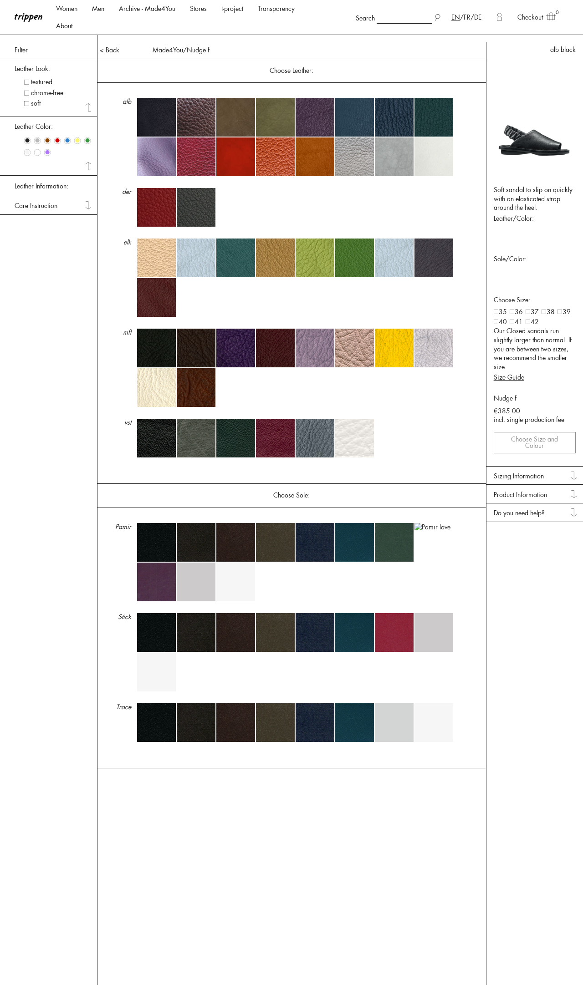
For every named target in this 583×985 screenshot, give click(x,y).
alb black (563, 50)
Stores (198, 9)
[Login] (499, 17)
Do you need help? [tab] (519, 513)
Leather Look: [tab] (32, 69)
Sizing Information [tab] (519, 476)
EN (455, 17)
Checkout (530, 17)
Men (98, 9)
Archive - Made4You (147, 9)
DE (477, 17)
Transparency (276, 9)
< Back (109, 50)
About (64, 26)
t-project (232, 9)
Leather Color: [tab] (34, 126)
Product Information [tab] (520, 495)
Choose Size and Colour (534, 442)
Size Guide (509, 377)
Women (66, 9)
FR (467, 17)
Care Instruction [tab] (36, 206)
